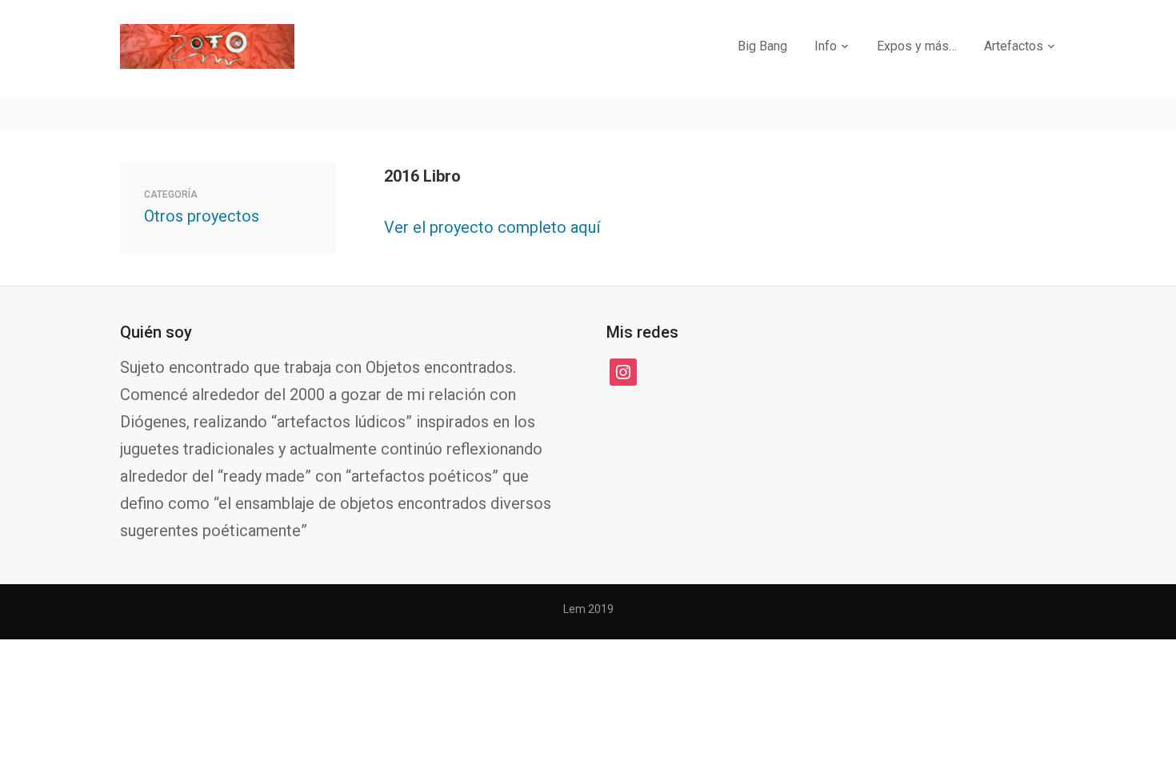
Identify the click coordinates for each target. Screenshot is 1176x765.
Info (825, 46)
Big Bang (762, 46)
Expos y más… (917, 46)
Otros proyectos (201, 216)
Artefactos (1013, 46)
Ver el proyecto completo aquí (492, 227)
